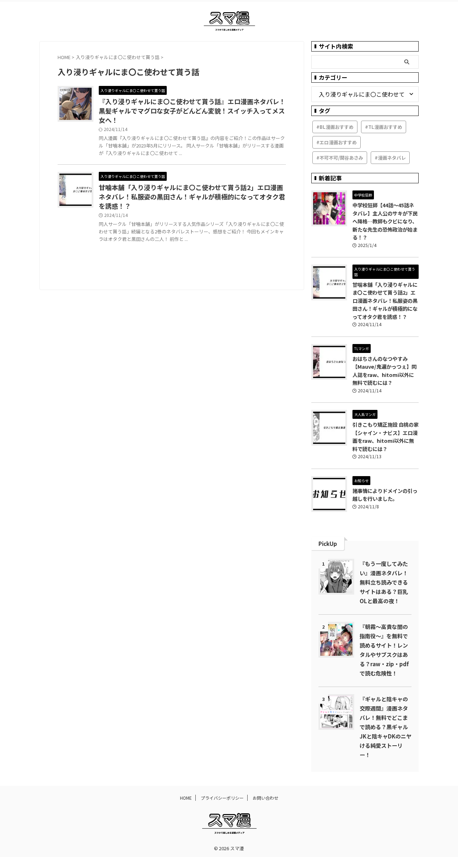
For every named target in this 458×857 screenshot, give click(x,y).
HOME (186, 798)
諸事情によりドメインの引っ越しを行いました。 (385, 495)
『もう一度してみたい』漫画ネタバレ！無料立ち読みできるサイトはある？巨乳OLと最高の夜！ (384, 582)
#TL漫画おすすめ (383, 127)
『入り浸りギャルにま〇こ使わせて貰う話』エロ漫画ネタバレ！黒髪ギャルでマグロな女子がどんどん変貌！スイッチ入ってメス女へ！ (192, 111)
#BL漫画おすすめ (335, 127)
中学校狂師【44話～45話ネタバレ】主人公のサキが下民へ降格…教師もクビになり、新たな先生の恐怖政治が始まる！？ (385, 221)
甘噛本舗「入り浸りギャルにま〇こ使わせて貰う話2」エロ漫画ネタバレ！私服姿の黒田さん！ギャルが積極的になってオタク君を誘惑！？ (192, 196)
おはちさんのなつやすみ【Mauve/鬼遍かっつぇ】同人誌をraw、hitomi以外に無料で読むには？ (384, 371)
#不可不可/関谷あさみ (339, 157)
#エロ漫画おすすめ (336, 142)
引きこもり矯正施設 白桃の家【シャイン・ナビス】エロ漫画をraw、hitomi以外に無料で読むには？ (385, 436)
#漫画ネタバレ (390, 157)
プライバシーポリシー (222, 798)
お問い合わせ (265, 798)
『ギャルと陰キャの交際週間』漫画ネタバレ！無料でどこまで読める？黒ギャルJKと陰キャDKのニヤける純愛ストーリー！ (385, 727)
